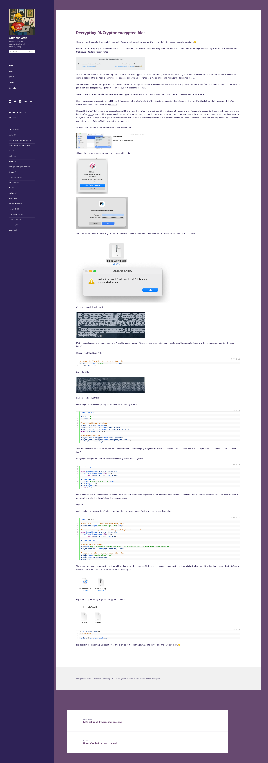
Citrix (10, 151)
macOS (137, 678)
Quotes (11, 77)
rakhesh (97, 678)
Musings (11, 193)
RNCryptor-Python (98, 404)
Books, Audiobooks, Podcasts (18, 145)
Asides (11, 135)
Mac (10, 188)
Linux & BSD (13, 183)
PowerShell (12, 209)
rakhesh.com (18, 38)
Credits (11, 82)
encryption (122, 678)
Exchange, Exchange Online (18, 167)
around (229, 74)
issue (105, 459)
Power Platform (14, 204)
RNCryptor (113, 104)
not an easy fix (161, 495)
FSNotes (79, 48)
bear (115, 678)
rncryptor (156, 678)
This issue (201, 495)
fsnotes (130, 678)
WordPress (12, 230)
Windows (12, 225)
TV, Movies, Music (14, 214)
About (11, 71)
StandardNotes (158, 84)
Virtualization (13, 220)
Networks (12, 198)
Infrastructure (13, 177)
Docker (11, 161)
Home (11, 66)
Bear (187, 48)
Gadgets (11, 172)
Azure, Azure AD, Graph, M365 (18, 140)
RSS (10, 118)
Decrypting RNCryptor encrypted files (111, 32)
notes (142, 678)
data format (150, 111)
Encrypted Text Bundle (140, 101)
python (148, 678)
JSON (14, 118)
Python (90, 114)
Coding (11, 156)
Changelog (13, 88)
